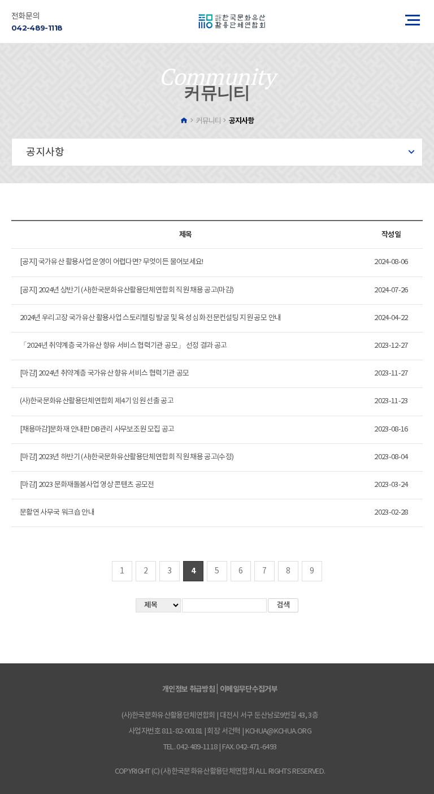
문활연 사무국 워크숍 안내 (57, 512)
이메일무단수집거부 (248, 689)
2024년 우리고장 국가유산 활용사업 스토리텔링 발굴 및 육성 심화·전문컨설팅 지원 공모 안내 (150, 318)
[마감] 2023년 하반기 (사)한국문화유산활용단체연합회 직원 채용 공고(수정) (126, 457)
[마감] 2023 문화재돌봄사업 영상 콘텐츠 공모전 (87, 485)
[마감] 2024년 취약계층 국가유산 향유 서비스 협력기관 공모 (104, 373)
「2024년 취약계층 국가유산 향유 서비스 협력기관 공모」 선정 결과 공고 (123, 346)
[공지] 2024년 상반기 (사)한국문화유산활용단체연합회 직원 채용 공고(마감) (126, 290)
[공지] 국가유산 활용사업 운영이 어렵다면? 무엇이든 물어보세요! (111, 262)
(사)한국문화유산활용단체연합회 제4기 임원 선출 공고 (96, 401)
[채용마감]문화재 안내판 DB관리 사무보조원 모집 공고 (97, 429)
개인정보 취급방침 (188, 689)
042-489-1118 (36, 27)
